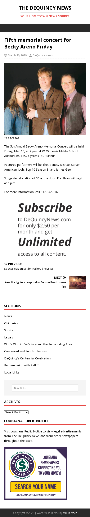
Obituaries (11, 323)
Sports (8, 330)
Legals (8, 337)
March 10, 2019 (17, 55)
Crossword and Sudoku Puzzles (25, 351)
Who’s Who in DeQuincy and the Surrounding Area (38, 344)
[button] (84, 28)
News (8, 316)
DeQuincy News (43, 55)
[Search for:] (45, 388)
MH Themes (70, 513)
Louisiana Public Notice (26, 431)
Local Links (11, 372)
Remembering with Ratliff (21, 365)
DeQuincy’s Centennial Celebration (27, 358)
